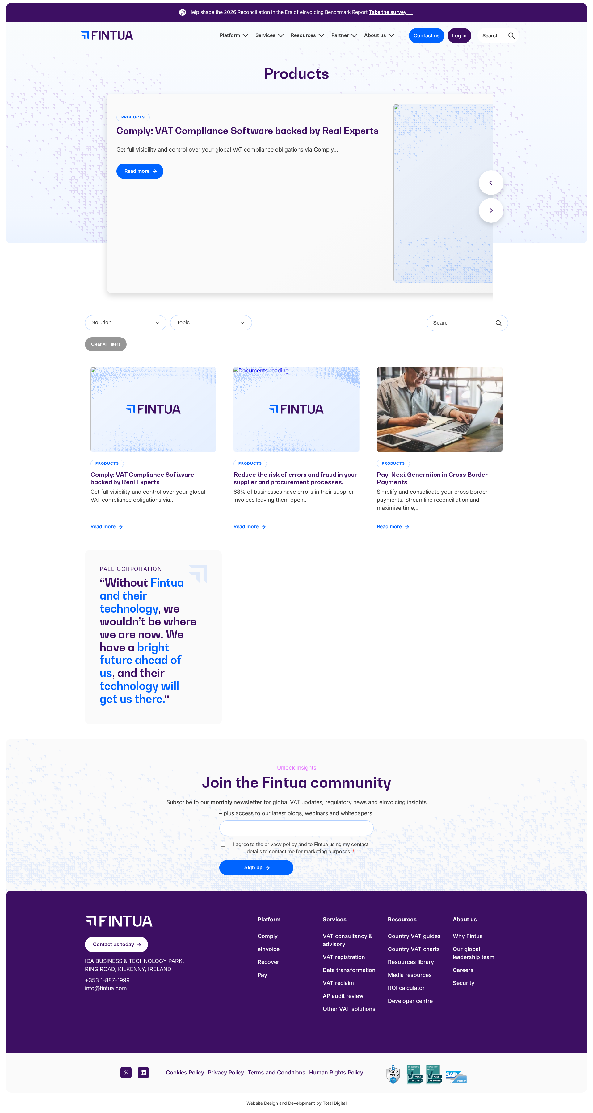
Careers (463, 970)
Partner (340, 35)
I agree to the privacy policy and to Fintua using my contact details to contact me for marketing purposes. (300, 847)
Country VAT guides (414, 936)
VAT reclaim (338, 983)
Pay (262, 975)
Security (463, 983)
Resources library (411, 962)
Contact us (427, 35)
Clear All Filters (105, 344)
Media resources (410, 975)
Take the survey (391, 12)
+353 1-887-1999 (107, 980)
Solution (101, 322)
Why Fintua (468, 936)
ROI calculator (406, 988)
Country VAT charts (414, 949)
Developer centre (410, 1001)
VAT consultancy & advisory (347, 940)
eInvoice (269, 949)
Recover (268, 962)
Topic (183, 322)
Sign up (253, 867)
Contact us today (113, 944)
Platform (230, 35)
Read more (136, 171)
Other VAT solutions (349, 1009)
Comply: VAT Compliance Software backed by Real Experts (247, 130)
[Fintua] (105, 35)
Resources (303, 35)
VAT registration (344, 957)
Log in (459, 35)
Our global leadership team (473, 953)
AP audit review (343, 996)
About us (375, 35)
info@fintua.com (106, 988)
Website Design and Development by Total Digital (296, 1103)
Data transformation (349, 970)
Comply (268, 936)
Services (265, 35)
